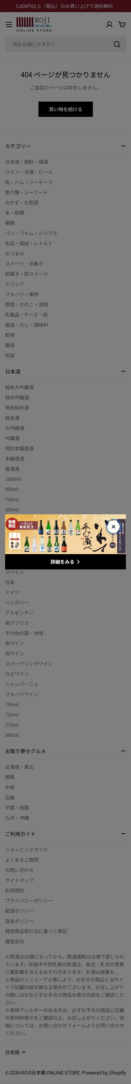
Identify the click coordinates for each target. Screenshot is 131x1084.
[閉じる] (113, 527)
